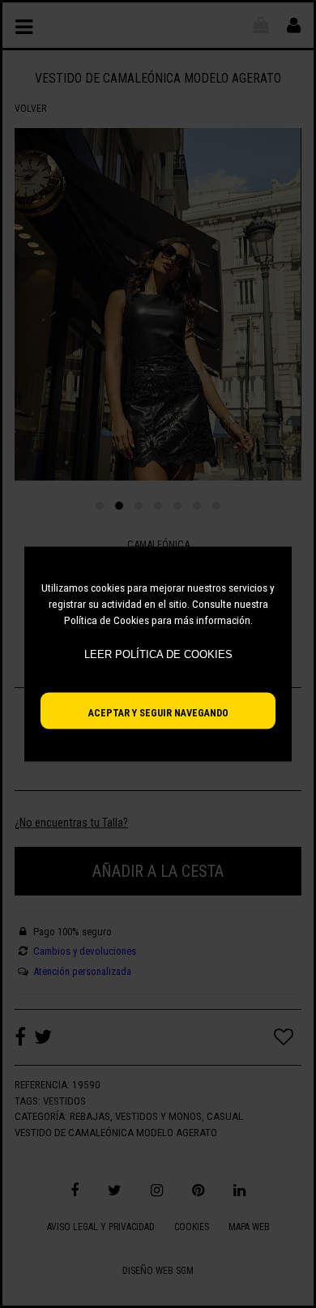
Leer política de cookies (158, 654)
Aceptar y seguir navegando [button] (158, 713)
